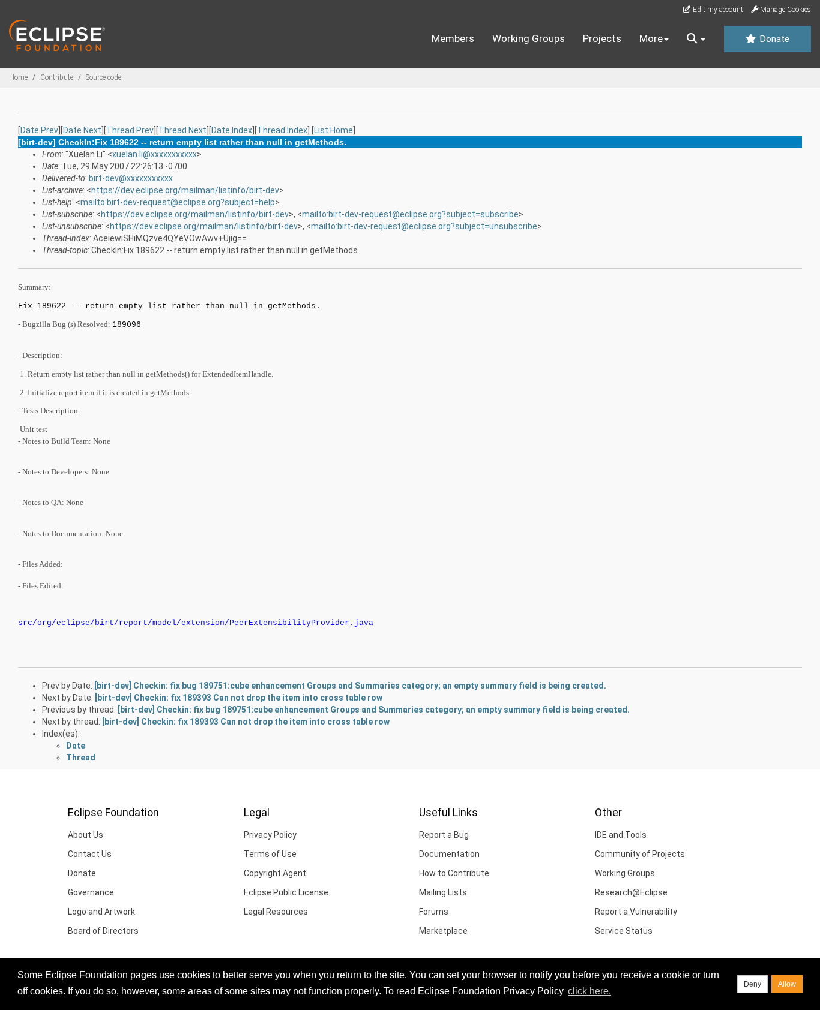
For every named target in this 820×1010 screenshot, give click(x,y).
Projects (602, 38)
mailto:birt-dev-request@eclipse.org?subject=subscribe (410, 214)
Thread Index (282, 130)
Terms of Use (270, 854)
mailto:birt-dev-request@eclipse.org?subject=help (177, 202)
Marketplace (443, 931)
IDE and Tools (621, 835)
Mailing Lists (443, 892)
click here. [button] (589, 991)
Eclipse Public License (286, 892)
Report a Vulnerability (636, 911)
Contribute (56, 77)
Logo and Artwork (101, 911)
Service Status (624, 931)
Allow (787, 984)
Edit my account (717, 9)
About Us (85, 835)
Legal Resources (276, 911)
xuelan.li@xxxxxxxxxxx (154, 154)
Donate (773, 39)
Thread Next (182, 130)
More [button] (651, 38)
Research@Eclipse (631, 892)
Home (18, 77)
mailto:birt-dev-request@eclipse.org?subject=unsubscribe (424, 226)
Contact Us (90, 854)
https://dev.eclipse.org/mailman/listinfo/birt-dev (185, 190)
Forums (433, 911)
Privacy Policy (270, 835)
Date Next (82, 130)
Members (453, 38)
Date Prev (39, 130)
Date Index (231, 130)
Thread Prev (130, 130)
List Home (333, 130)
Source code (103, 77)
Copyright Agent (275, 873)
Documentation (449, 854)
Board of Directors (103, 931)
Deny (752, 984)
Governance (91, 892)
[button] (696, 39)
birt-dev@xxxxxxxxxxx (131, 178)
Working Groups (528, 38)
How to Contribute (454, 873)
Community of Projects (640, 854)
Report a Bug (444, 835)
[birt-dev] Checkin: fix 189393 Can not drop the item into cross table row (238, 697)
